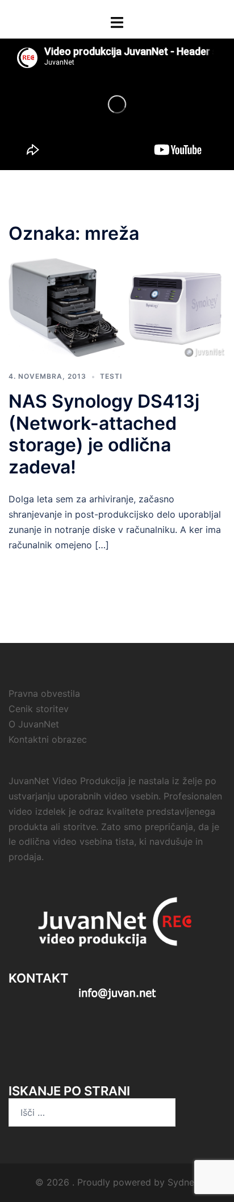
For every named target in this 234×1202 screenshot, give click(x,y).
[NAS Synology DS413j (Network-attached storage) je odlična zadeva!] (117, 306)
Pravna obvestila (44, 693)
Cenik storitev (39, 708)
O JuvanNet (34, 724)
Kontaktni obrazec (48, 739)
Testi (111, 376)
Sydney (183, 1182)
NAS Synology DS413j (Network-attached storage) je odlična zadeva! (104, 433)
